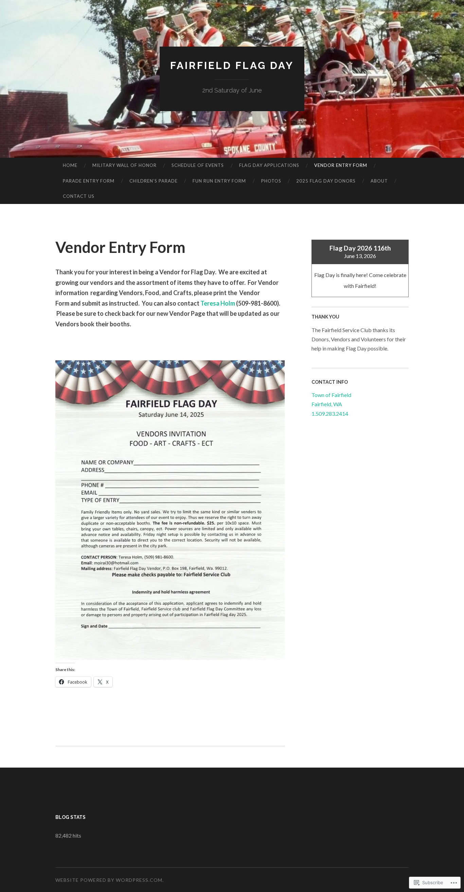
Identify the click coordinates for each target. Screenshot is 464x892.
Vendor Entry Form (340, 165)
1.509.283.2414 (329, 413)
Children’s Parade (153, 181)
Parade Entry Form (88, 181)
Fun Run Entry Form (219, 181)
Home (70, 165)
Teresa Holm (217, 303)
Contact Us (78, 196)
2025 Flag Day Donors (326, 181)
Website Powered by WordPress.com (108, 880)
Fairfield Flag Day (232, 65)
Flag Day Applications (269, 165)
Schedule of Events (198, 165)
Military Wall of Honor (124, 165)
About (379, 181)
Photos (271, 181)
